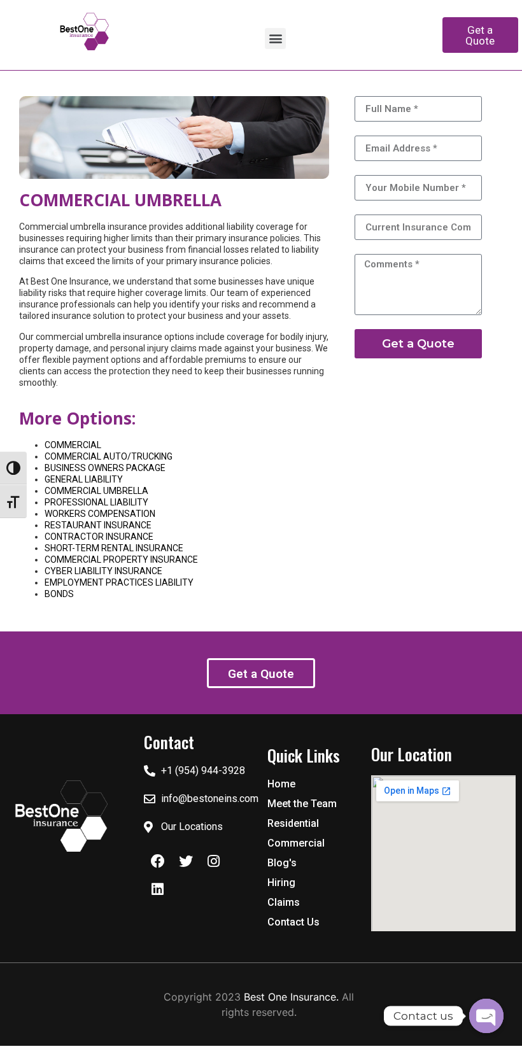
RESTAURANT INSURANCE (98, 525)
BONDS (59, 594)
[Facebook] (158, 861)
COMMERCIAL (73, 445)
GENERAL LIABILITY (84, 479)
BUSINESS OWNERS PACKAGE (105, 468)
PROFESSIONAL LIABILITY (96, 502)
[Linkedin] (158, 889)
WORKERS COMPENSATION (100, 514)
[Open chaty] (486, 1016)
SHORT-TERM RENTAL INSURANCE (114, 548)
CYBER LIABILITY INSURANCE (103, 571)
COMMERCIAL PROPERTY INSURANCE (121, 559)
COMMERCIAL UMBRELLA (96, 491)
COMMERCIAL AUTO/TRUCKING (109, 456)
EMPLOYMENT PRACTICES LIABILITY (119, 582)
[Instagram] (214, 861)
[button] (275, 38)
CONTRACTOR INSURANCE (99, 537)
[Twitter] (186, 861)
